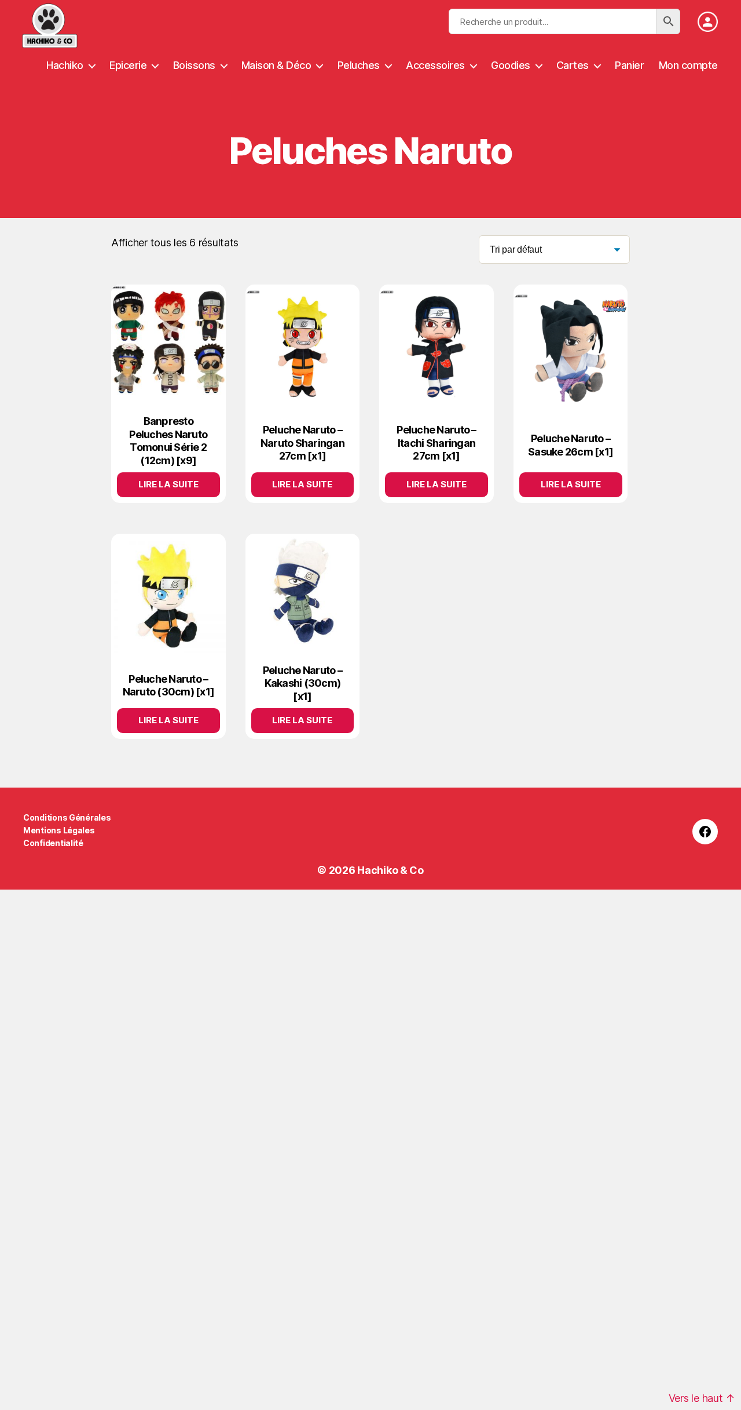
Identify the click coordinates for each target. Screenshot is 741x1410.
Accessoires (435, 65)
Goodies (510, 65)
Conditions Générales (67, 817)
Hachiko (64, 65)
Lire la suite (168, 484)
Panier (629, 65)
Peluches (359, 65)
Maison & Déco (276, 65)
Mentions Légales (59, 830)
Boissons (194, 65)
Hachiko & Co (390, 870)
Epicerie (127, 65)
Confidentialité (53, 843)
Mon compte (688, 65)
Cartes (572, 65)
